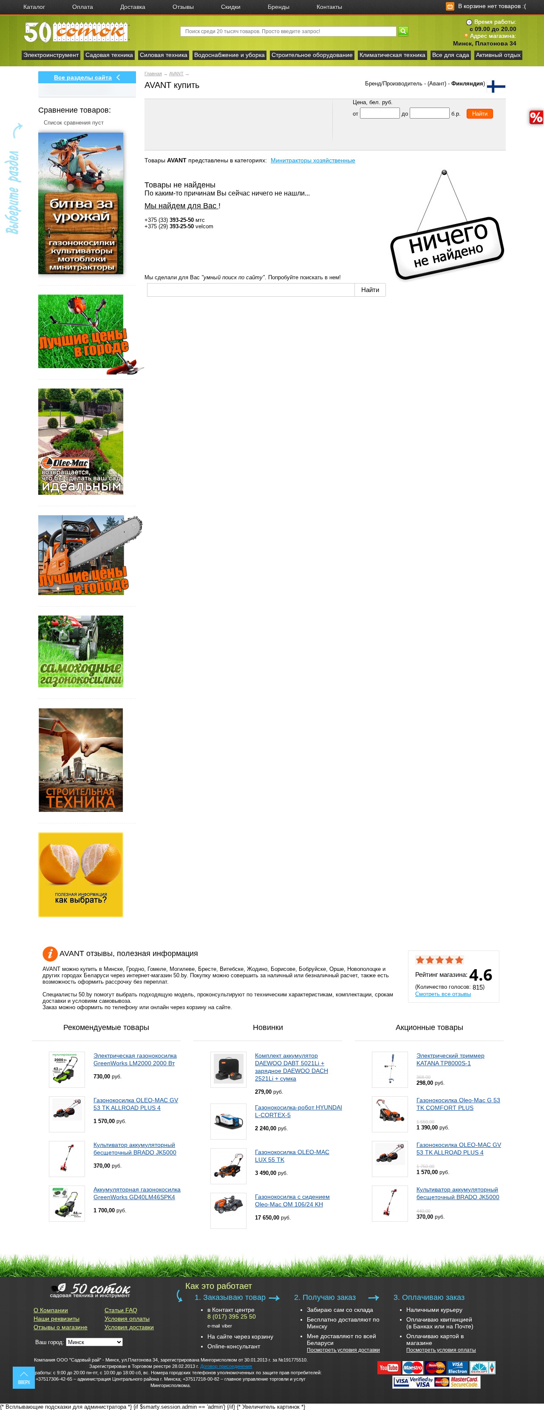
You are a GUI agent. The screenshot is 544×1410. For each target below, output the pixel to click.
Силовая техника (163, 54)
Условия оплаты (127, 1318)
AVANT (176, 73)
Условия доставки (129, 1327)
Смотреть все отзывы (443, 994)
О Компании (51, 1310)
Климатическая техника (392, 54)
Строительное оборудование (312, 54)
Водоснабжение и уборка (229, 54)
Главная (153, 73)
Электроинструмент (51, 54)
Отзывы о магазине (61, 1327)
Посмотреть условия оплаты (441, 1350)
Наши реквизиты (56, 1318)
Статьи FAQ (121, 1310)
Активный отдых (498, 54)
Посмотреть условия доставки (343, 1350)
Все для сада (450, 54)
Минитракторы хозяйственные (313, 160)
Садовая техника (109, 54)
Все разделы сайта (83, 77)
